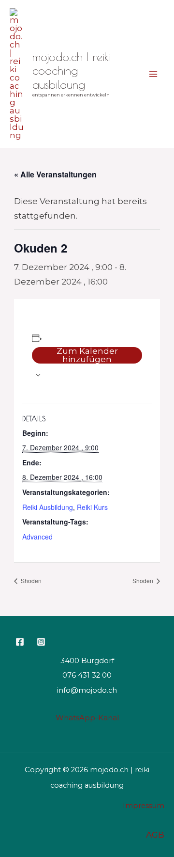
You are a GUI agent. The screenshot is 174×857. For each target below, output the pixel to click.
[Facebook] (19, 641)
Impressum (143, 805)
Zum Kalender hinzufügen (87, 355)
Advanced (37, 536)
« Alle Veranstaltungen (55, 174)
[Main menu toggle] (154, 74)
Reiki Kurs (92, 507)
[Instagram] (41, 641)
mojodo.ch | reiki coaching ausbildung (71, 71)
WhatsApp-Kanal (87, 717)
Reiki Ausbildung (47, 507)
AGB (155, 835)
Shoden (30, 580)
